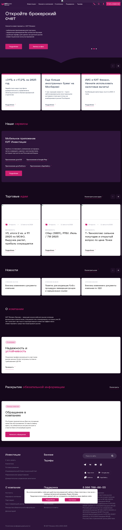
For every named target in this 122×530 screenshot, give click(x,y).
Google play (105, 472)
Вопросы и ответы (51, 507)
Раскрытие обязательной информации (20, 507)
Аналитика (9, 464)
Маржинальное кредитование (17, 475)
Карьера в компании (13, 496)
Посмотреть (114, 387)
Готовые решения (12, 467)
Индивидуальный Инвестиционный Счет (21, 471)
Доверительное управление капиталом (20, 478)
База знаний (48, 504)
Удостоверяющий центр (14, 504)
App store (90, 472)
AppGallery (103, 477)
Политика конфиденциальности (17, 526)
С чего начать (10, 460)
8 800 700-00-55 (94, 487)
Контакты (9, 493)
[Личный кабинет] (103, 4)
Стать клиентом (113, 4)
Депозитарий (10, 511)
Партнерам (9, 500)
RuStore (90, 477)
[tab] (91, 48)
